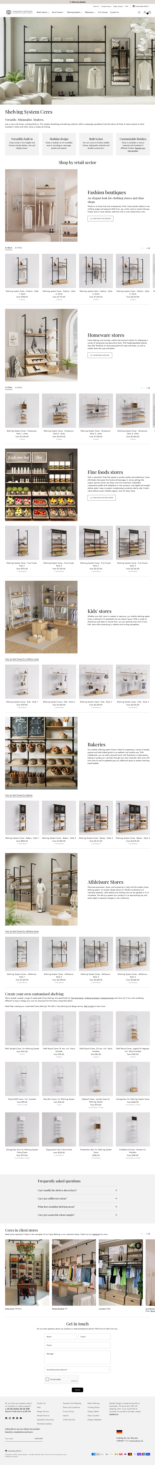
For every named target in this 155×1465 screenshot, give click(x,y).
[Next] (101, 2)
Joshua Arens (9, 1309)
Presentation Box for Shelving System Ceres (96, 1151)
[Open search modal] (139, 12)
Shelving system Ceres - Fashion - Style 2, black (59, 292)
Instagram (96, 1234)
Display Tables (93, 1411)
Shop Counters (93, 1415)
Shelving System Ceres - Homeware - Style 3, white (96, 432)
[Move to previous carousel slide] (143, 248)
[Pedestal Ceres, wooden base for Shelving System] (96, 1079)
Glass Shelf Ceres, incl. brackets (22, 1099)
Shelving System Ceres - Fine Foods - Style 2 (59, 564)
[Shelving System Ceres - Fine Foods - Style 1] (22, 543)
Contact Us (41, 1403)
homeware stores (107, 998)
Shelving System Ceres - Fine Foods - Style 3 (96, 564)
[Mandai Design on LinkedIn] (13, 1418)
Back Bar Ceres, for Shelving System (59, 1099)
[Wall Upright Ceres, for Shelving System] (22, 1028)
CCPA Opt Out (69, 1419)
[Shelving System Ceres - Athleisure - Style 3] (96, 954)
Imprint (65, 1415)
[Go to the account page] (144, 12)
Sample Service (43, 1415)
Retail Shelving (93, 1403)
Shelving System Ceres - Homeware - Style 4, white (132, 432)
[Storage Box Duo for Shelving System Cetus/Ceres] (22, 1129)
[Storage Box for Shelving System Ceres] (133, 1079)
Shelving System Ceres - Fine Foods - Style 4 (132, 564)
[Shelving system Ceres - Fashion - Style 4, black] (133, 271)
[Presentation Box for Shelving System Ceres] (96, 1129)
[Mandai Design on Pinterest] (17, 1418)
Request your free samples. (136, 149)
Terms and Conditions (71, 1407)
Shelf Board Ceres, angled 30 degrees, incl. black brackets (133, 1050)
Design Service (43, 1411)
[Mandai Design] (19, 12)
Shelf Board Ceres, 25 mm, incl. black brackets (96, 1050)
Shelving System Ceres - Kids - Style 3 (96, 702)
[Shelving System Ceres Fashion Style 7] (77, 61)
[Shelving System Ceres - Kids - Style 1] (22, 682)
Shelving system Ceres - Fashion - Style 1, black (22, 292)
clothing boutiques (92, 998)
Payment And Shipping (72, 1403)
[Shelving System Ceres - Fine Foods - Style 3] (96, 543)
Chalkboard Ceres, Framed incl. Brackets (132, 1151)
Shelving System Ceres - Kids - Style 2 (59, 702)
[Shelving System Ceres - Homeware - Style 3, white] (96, 411)
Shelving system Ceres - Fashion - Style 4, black (133, 292)
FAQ (39, 1407)
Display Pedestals (94, 1419)
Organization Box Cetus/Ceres (59, 1149)
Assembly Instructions (45, 1419)
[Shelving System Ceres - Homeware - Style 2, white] (59, 411)
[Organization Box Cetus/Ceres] (59, 1129)
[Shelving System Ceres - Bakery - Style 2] (59, 818)
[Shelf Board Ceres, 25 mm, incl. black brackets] (96, 1028)
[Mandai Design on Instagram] (10, 1418)
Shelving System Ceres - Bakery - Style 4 (133, 838)
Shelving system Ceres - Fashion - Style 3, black (96, 292)
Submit (77, 1390)
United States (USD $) (141, 6)
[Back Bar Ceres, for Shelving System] (59, 1079)
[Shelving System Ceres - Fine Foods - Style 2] (59, 543)
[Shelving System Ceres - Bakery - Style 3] (96, 818)
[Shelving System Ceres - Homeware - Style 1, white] (22, 411)
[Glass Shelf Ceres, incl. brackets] (22, 1079)
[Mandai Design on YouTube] (21, 1418)
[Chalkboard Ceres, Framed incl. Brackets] (133, 1129)
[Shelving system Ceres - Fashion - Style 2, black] (59, 271)
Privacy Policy (68, 1411)
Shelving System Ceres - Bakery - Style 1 (22, 838)
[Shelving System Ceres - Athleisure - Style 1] (22, 954)
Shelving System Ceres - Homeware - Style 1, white (22, 432)
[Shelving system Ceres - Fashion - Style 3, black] (96, 271)
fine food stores (77, 998)
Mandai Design (23, 1455)
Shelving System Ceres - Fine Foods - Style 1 (22, 564)
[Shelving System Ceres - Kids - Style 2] (59, 682)
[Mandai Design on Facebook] (6, 1418)
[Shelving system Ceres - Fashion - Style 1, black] (22, 271)
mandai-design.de (136, 1440)
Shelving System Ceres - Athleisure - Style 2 (59, 975)
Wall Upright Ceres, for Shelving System (22, 1048)
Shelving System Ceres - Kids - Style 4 (133, 702)
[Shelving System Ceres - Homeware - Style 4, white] (133, 411)
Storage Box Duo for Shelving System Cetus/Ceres (22, 1151)
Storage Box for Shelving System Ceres (132, 1099)
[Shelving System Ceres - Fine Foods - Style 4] (133, 543)
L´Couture (102, 1309)
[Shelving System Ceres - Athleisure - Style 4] (133, 954)
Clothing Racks (93, 1407)
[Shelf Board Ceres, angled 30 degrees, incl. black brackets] (133, 1028)
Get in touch (89, 1006)
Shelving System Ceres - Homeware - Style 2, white (59, 432)
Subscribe (39, 1439)
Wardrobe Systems (44, 1423)
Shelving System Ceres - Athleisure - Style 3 (96, 975)
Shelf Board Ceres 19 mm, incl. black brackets (59, 1050)
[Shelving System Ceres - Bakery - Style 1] (22, 818)
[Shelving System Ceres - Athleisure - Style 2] (59, 954)
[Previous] (53, 2)
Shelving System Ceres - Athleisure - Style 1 (22, 975)
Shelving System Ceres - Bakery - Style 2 (59, 838)
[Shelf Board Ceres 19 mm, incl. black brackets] (59, 1028)
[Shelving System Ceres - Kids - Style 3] (96, 682)
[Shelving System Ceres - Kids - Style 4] (133, 682)
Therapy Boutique (58, 1309)
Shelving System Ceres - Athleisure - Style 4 (133, 975)
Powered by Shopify (11, 1457)
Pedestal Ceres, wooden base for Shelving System (96, 1100)
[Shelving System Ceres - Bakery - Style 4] (133, 818)
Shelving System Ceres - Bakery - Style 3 (96, 838)
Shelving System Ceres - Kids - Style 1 (22, 702)
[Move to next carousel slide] (148, 248)
